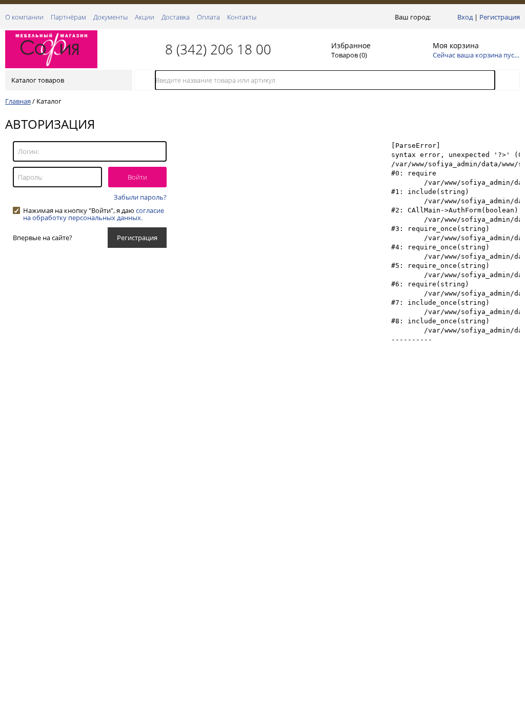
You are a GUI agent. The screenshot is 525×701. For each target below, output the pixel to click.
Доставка (175, 17)
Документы (110, 17)
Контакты (241, 17)
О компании (24, 17)
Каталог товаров (37, 80)
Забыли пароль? (140, 197)
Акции (144, 17)
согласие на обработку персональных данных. (93, 214)
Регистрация (499, 17)
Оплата (208, 17)
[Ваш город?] (435, 17)
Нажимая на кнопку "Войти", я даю (93, 210)
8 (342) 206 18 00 (218, 49)
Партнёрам (68, 17)
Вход (465, 17)
